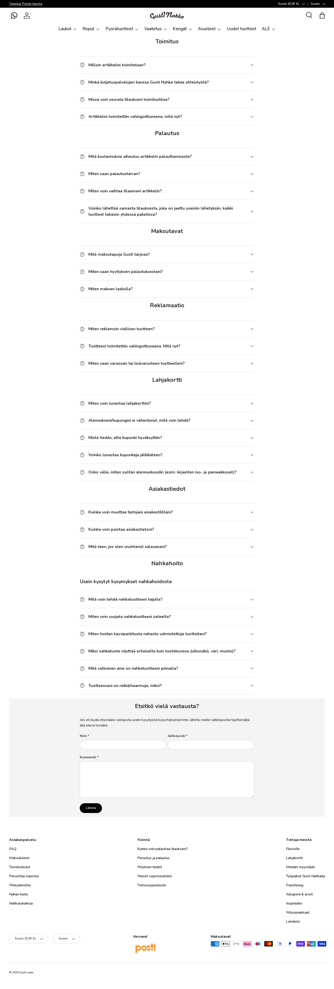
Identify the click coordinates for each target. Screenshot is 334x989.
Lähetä (91, 808)
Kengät (180, 29)
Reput (88, 29)
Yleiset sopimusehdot (154, 876)
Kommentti (88, 757)
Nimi (83, 736)
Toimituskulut (19, 867)
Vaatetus (153, 29)
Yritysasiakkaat (297, 912)
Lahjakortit (294, 857)
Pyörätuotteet (119, 29)
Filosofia (292, 848)
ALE (266, 29)
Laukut (64, 29)
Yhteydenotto (20, 885)
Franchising (294, 885)
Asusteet (207, 29)
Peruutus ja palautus (153, 857)
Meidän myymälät (300, 867)
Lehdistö (293, 921)
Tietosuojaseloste (151, 885)
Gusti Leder (26, 972)
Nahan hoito (18, 894)
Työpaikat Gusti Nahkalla (305, 876)
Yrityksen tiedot (149, 867)
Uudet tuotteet (241, 29)
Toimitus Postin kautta (25, 3)
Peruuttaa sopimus (24, 876)
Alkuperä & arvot (299, 894)
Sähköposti (176, 736)
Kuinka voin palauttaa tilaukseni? (162, 848)
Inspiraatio (294, 903)
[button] (14, 15)
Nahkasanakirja (21, 903)
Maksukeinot (19, 857)
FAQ (12, 848)
